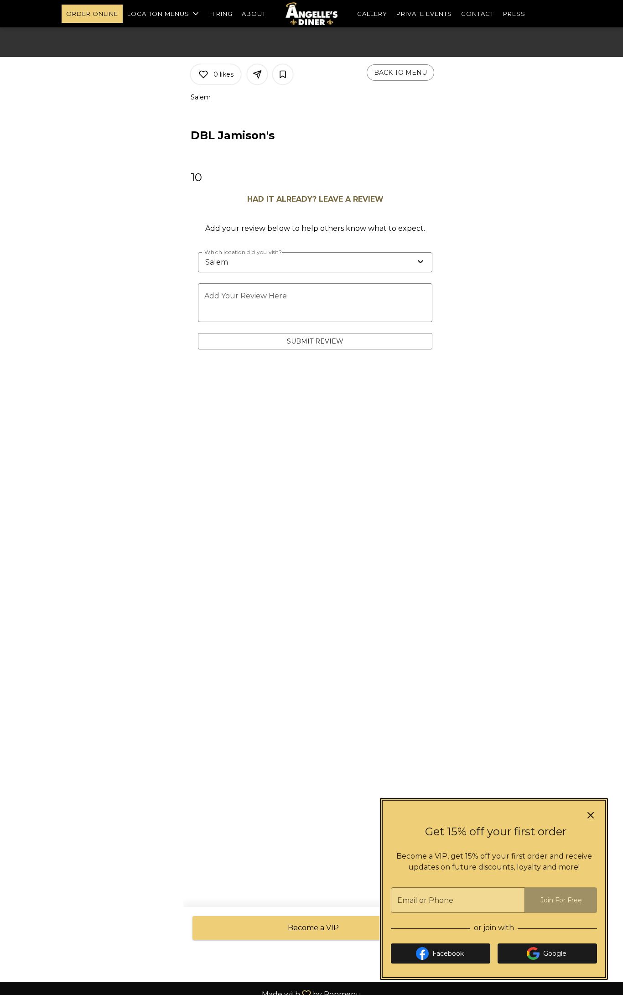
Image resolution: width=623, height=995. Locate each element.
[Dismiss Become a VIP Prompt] (591, 815)
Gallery (372, 13)
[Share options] (257, 74)
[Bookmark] (283, 74)
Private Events (424, 13)
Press (514, 13)
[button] (164, 14)
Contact (477, 13)
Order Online (92, 13)
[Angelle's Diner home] (311, 13)
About (254, 13)
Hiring (221, 13)
